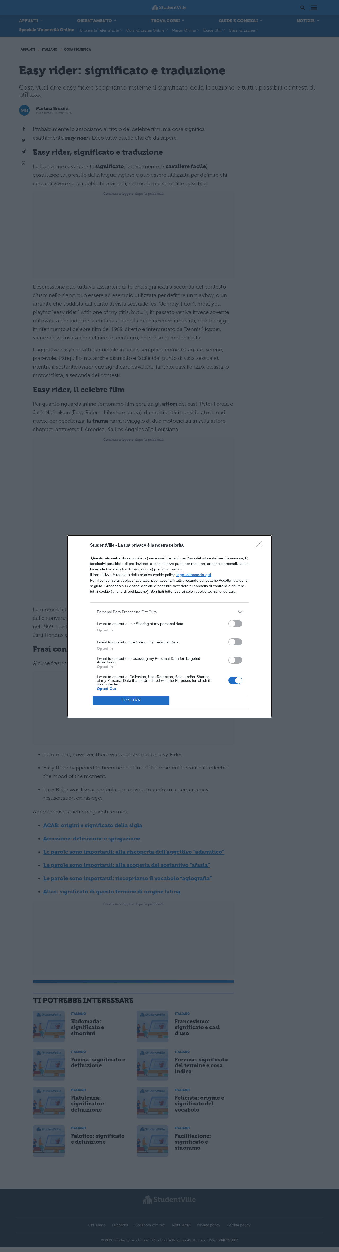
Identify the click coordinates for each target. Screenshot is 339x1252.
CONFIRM (131, 700)
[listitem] (169, 612)
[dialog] (169, 626)
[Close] (261, 546)
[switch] (235, 623)
